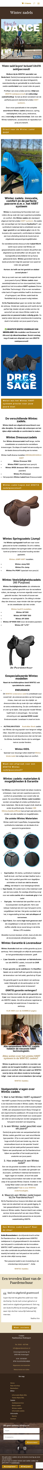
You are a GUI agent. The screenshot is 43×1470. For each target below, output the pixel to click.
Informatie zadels (18, 1411)
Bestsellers (14, 1388)
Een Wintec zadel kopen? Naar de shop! (20, 1228)
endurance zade (19, 694)
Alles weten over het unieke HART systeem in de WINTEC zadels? (21, 1057)
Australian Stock (28, 726)
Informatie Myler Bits (19, 1395)
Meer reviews (21, 1327)
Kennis (14, 1416)
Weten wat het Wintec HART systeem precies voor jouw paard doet (18, 404)
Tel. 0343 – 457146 (21, 1344)
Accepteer (10, 1466)
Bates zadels (16, 1405)
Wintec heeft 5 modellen (21, 609)
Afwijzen (26, 1466)
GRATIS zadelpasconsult (15, 94)
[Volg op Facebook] (18, 1448)
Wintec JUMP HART (17, 559)
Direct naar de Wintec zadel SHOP (19, 130)
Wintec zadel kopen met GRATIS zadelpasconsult (21, 486)
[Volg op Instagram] (25, 1448)
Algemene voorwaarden (21, 1365)
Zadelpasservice (18, 1403)
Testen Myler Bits (18, 1398)
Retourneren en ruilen (21, 1369)
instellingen (15, 1463)
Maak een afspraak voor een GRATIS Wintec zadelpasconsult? (19, 767)
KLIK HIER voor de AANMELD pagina (21, 1011)
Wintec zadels (17, 1408)
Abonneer (32, 1442)
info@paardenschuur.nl (21, 1348)
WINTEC (9, 694)
